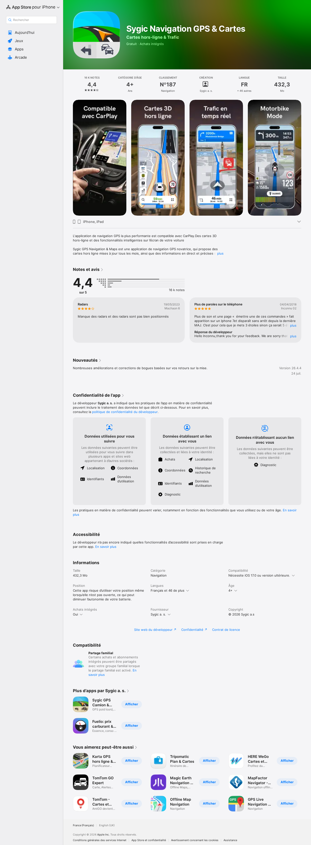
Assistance (230, 840)
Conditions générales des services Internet (99, 840)
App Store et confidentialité (148, 840)
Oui (75, 614)
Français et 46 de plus (167, 590)
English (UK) (107, 825)
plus (220, 253)
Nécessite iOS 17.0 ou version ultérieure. (259, 575)
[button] (31, 32)
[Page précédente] (68, 157)
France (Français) (83, 825)
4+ (230, 590)
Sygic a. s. (158, 614)
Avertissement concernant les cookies (194, 840)
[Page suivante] (306, 157)
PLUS (293, 325)
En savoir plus (105, 547)
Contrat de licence (226, 630)
